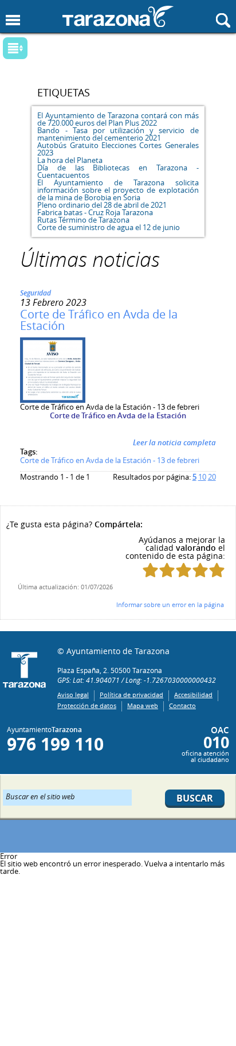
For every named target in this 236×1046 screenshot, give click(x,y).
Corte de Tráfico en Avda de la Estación (99, 319)
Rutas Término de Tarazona (83, 220)
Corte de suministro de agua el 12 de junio (108, 227)
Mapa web (142, 705)
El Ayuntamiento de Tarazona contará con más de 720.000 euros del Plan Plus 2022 (117, 119)
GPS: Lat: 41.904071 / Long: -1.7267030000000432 (136, 680)
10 (202, 477)
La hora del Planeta (70, 160)
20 (212, 477)
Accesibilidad (193, 694)
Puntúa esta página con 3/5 (183, 570)
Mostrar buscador (223, 20)
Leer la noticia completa (174, 442)
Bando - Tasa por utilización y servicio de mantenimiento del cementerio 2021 (117, 134)
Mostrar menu (13, 20)
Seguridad (35, 293)
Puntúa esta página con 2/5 (167, 570)
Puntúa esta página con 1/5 (150, 570)
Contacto (182, 705)
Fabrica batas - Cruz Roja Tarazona (95, 212)
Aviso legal (73, 694)
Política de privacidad (131, 694)
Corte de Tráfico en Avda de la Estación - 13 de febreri (109, 460)
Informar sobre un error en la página (170, 604)
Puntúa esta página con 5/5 (217, 570)
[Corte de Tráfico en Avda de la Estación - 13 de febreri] (52, 400)
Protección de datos (86, 705)
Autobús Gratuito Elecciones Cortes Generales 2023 (117, 149)
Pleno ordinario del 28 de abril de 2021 (102, 205)
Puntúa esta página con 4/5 (200, 570)
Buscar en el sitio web (40, 795)
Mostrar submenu (15, 48)
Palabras (34, 49)
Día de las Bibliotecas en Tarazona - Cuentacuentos (117, 171)
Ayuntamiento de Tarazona (118, 16)
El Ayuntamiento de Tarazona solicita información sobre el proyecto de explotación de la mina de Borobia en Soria (117, 190)
